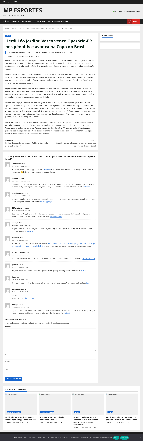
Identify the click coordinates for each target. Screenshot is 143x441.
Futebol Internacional (13, 412)
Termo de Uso (39, 21)
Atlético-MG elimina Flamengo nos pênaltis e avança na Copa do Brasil (121, 418)
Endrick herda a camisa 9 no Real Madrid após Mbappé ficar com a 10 (20, 418)
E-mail (7, 362)
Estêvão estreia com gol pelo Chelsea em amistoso (51, 418)
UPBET (135, 21)
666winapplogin (18, 193)
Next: (76, 143)
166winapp (16, 164)
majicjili (15, 223)
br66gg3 (15, 305)
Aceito (116, 437)
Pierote (9, 56)
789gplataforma (18, 208)
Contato (15, 21)
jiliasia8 (15, 265)
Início (6, 21)
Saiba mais (124, 437)
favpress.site (17, 289)
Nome (7, 354)
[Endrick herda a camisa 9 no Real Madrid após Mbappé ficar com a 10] (21, 404)
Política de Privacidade (58, 21)
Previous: (26, 143)
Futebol (8, 35)
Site (6, 369)
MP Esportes (22, 10)
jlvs (13, 277)
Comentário (10, 326)
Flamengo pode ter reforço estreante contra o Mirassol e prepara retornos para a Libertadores (85, 421)
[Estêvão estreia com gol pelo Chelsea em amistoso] (55, 404)
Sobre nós (26, 21)
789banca (16, 178)
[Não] (141, 438)
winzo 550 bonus (18, 252)
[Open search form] (124, 21)
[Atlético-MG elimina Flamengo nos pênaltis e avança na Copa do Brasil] (122, 404)
